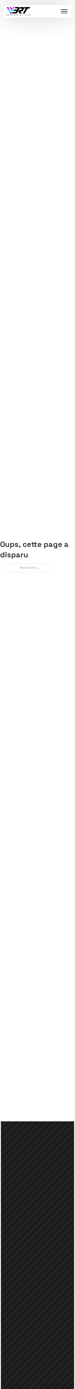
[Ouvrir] (64, 11)
